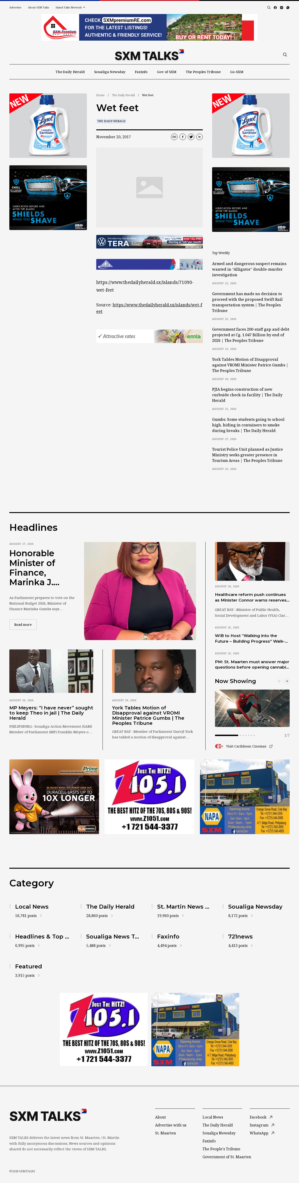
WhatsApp (259, 1133)
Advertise (15, 7)
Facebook (258, 1117)
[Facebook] (275, 7)
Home (100, 95)
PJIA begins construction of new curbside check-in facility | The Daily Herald (247, 395)
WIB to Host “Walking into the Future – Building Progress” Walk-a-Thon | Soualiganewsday (252, 638)
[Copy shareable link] (174, 137)
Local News (213, 1117)
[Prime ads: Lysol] (48, 125)
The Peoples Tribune (203, 71)
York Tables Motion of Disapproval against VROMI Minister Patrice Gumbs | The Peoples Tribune (250, 365)
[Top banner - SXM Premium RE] (149, 27)
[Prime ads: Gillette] (48, 197)
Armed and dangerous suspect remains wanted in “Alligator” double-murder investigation (249, 269)
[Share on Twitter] (191, 137)
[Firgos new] (245, 797)
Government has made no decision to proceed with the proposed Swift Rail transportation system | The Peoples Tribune (247, 302)
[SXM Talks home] (149, 54)
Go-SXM (236, 71)
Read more (25, 624)
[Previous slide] (279, 681)
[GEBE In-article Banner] (149, 264)
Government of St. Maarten (227, 1156)
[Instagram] (281, 7)
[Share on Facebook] (182, 137)
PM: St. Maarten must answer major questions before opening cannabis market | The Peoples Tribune (252, 664)
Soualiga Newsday (110, 71)
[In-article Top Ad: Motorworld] (149, 241)
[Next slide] (287, 681)
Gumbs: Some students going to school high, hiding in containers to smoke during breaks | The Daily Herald (248, 425)
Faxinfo (141, 71)
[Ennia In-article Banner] (149, 336)
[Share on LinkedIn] (199, 137)
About (160, 1117)
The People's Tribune (221, 1148)
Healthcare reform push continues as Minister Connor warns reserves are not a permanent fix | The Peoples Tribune (251, 597)
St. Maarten (165, 1133)
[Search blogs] (269, 7)
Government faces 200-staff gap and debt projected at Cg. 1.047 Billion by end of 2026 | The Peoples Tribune (250, 335)
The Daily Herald (70, 71)
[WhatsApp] (288, 7)
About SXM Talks (38, 7)
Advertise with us (170, 1125)
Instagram (259, 1125)
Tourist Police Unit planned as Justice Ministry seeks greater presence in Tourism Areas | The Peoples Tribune (247, 455)
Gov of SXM (166, 71)
